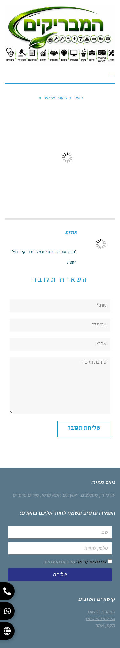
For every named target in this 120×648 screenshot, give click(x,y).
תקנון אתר (105, 625)
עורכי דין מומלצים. (97, 495)
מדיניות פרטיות (100, 618)
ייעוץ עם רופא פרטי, (59, 495)
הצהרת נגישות (101, 611)
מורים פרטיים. (25, 495)
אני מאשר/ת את (75, 561)
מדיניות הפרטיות (59, 561)
